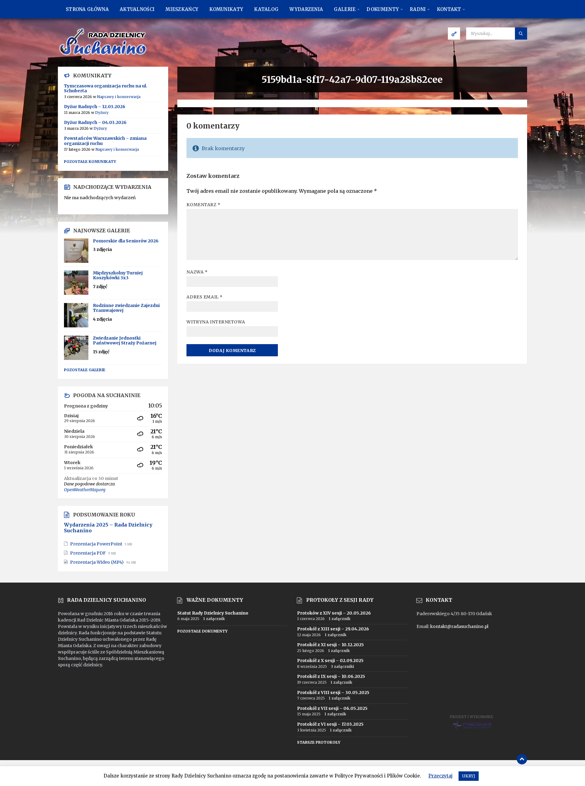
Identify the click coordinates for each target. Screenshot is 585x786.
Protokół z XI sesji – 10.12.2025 (330, 644)
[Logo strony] (103, 55)
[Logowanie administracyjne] (454, 33)
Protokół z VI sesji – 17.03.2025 (330, 724)
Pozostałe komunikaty (90, 161)
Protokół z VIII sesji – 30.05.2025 (333, 692)
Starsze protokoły (318, 742)
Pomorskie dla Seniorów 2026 (125, 241)
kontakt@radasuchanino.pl (459, 626)
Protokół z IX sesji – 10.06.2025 (331, 676)
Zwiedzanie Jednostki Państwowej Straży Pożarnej (124, 340)
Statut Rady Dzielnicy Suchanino (212, 613)
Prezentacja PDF (88, 553)
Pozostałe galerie (84, 370)
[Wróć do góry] (522, 759)
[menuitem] (87, 9)
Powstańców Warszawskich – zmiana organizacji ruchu (105, 141)
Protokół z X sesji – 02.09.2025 (330, 660)
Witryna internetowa (215, 322)
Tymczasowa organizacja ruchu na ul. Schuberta (105, 88)
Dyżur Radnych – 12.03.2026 (94, 106)
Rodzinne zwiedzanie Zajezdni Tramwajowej (126, 308)
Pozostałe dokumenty (202, 631)
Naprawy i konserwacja (118, 96)
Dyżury (101, 112)
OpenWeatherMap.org (84, 489)
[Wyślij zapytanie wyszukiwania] (521, 33)
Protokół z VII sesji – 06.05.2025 (332, 708)
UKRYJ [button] (468, 776)
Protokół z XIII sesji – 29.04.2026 (333, 629)
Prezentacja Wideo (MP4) (97, 562)
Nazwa (196, 272)
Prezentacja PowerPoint (96, 544)
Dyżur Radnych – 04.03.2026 (95, 122)
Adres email (204, 297)
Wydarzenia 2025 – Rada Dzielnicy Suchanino (108, 528)
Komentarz (203, 204)
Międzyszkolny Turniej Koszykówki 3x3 (118, 275)
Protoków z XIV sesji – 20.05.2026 (334, 613)
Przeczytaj (440, 775)
